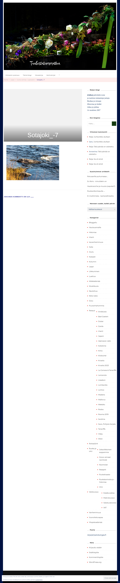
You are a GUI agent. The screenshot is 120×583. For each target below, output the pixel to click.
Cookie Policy (39, 579)
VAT (105, 508)
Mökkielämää (94, 281)
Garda (100, 326)
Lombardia (102, 385)
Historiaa (92, 232)
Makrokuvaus (109, 498)
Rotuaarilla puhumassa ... (97, 176)
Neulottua (93, 291)
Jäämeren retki (104, 341)
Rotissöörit (93, 444)
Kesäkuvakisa (108, 493)
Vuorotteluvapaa (96, 517)
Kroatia (101, 361)
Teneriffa (101, 429)
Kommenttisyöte (96, 557)
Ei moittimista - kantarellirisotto (100, 196)
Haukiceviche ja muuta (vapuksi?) (101, 186)
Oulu (91, 301)
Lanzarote (102, 375)
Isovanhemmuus (96, 242)
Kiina (100, 351)
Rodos (100, 409)
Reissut (92, 311)
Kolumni (92, 262)
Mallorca (101, 400)
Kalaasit (92, 257)
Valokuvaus (93, 492)
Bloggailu (93, 223)
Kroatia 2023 (103, 365)
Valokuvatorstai (109, 503)
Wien (100, 439)
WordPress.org (95, 562)
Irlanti (91, 237)
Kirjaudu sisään (95, 548)
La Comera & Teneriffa (107, 370)
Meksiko (101, 405)
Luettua (92, 276)
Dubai (100, 321)
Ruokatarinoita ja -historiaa (107, 480)
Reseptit (102, 470)
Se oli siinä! (98, 159)
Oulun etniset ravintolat (105, 458)
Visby (100, 434)
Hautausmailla (95, 227)
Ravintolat (103, 465)
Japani (101, 336)
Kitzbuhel (102, 356)
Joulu (91, 252)
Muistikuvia (93, 286)
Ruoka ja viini (92, 450)
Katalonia (102, 346)
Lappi (12, 80)
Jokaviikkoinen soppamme (105, 451)
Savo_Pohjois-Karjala (107, 424)
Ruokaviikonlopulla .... (96, 191)
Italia (91, 247)
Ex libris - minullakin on (97, 181)
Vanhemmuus (95, 512)
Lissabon (102, 380)
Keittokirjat (51, 75)
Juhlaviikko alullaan (102, 137)
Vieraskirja (39, 75)
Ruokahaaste (104, 475)
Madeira (101, 395)
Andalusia (102, 312)
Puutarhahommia (96, 306)
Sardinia (101, 419)
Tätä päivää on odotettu (104, 147)
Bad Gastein (103, 317)
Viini (101, 487)
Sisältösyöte (94, 552)
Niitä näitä (93, 296)
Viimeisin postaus (12, 75)
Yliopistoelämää (95, 522)
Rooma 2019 (103, 414)
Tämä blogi (27, 75)
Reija (91, 137)
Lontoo (101, 390)
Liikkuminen (94, 271)
